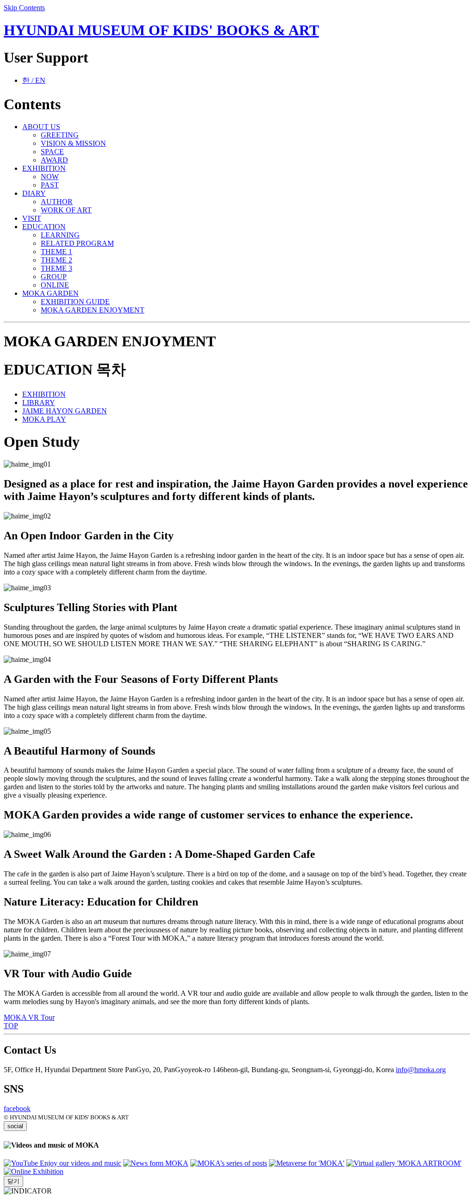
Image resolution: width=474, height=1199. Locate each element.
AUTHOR (57, 202)
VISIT (31, 218)
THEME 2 (56, 260)
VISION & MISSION (73, 143)
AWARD (54, 160)
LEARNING (60, 235)
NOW (50, 177)
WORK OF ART (66, 210)
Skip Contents (24, 8)
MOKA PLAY (44, 419)
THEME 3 (56, 268)
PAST (50, 185)
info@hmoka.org (421, 1070)
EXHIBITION (44, 168)
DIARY (34, 193)
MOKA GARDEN (50, 293)
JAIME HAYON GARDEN (64, 411)
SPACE (52, 152)
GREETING (60, 135)
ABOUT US (41, 127)
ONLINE (55, 285)
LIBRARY (38, 402)
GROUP (54, 277)
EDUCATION (44, 227)
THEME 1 (56, 252)
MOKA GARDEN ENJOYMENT (92, 310)
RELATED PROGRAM (77, 243)
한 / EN (33, 80)
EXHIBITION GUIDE (75, 302)
